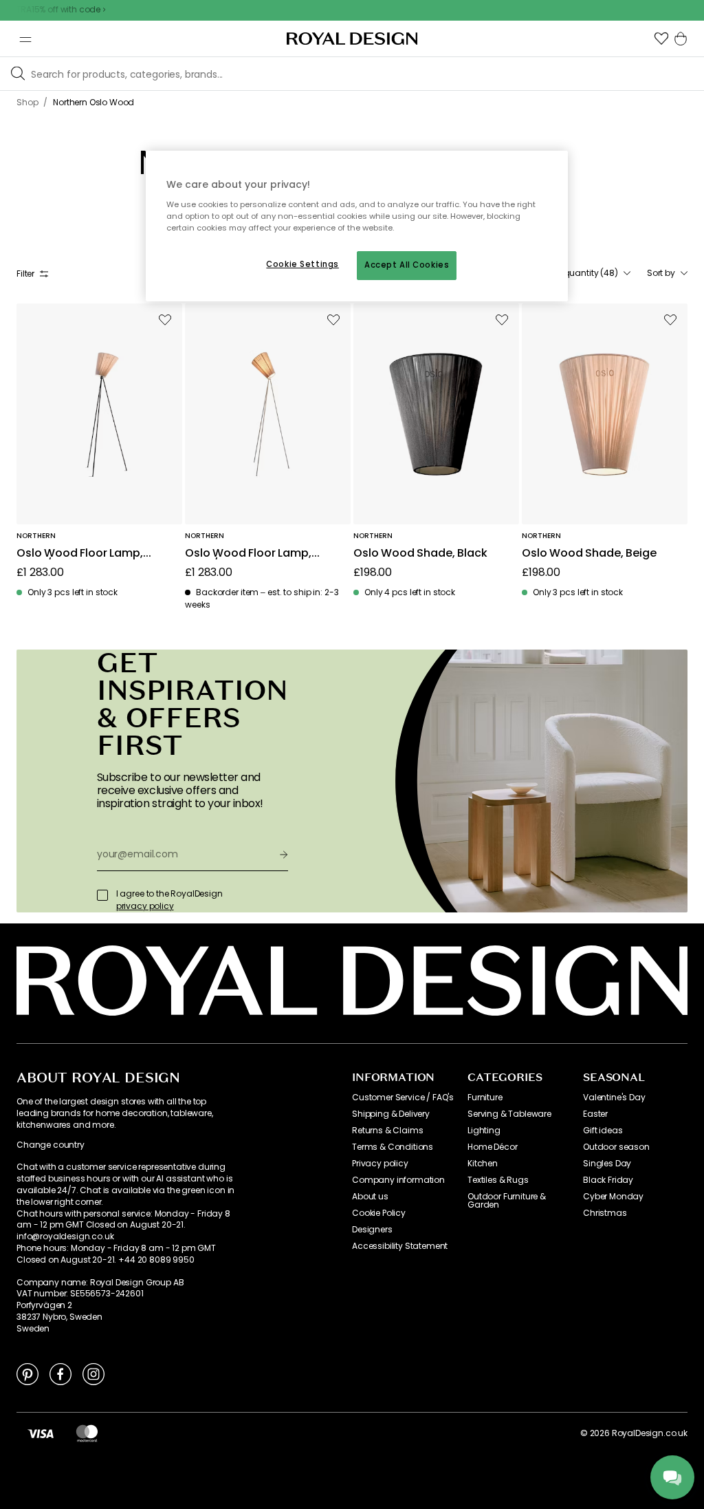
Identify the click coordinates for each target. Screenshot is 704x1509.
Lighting (484, 1130)
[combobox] (584, 273)
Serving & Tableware (509, 1114)
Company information (398, 1180)
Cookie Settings (302, 264)
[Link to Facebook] (61, 1373)
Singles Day (607, 1163)
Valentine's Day (614, 1097)
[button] (661, 38)
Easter (595, 1114)
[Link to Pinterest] (27, 1373)
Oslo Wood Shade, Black (420, 553)
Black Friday (608, 1180)
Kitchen (483, 1163)
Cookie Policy (379, 1213)
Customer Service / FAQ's (403, 1097)
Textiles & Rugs (498, 1180)
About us (370, 1196)
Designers (372, 1230)
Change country (50, 1145)
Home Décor (492, 1147)
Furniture (485, 1097)
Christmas (605, 1213)
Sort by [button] (661, 273)
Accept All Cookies (406, 264)
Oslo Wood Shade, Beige (589, 553)
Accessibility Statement (400, 1246)
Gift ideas (602, 1130)
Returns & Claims (387, 1130)
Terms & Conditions (392, 1147)
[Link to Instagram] (93, 1373)
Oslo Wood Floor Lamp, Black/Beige (79, 553)
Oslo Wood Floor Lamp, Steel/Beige (248, 553)
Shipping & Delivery (391, 1114)
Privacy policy (380, 1163)
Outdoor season (616, 1147)
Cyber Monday (613, 1196)
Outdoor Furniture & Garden (507, 1200)
